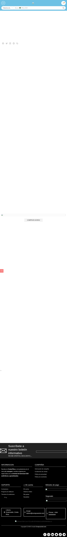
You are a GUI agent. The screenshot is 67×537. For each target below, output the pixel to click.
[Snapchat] (56, 534)
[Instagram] (48, 534)
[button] (3, 3)
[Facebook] (44, 534)
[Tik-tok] (60, 534)
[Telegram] (64, 534)
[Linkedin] (52, 534)
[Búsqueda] (63, 8)
